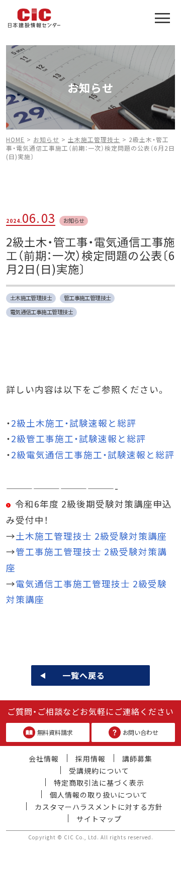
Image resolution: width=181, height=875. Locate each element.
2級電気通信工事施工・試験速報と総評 (92, 454)
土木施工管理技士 (31, 298)
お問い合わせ (140, 732)
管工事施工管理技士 (87, 298)
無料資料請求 (55, 732)
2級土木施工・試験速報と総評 (73, 423)
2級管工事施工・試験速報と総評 (78, 438)
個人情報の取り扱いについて (99, 795)
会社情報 (44, 759)
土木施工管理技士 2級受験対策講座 (91, 536)
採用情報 (90, 759)
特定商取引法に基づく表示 (99, 783)
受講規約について (99, 771)
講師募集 (137, 759)
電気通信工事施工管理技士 (41, 312)
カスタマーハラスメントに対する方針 (99, 807)
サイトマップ (99, 819)
